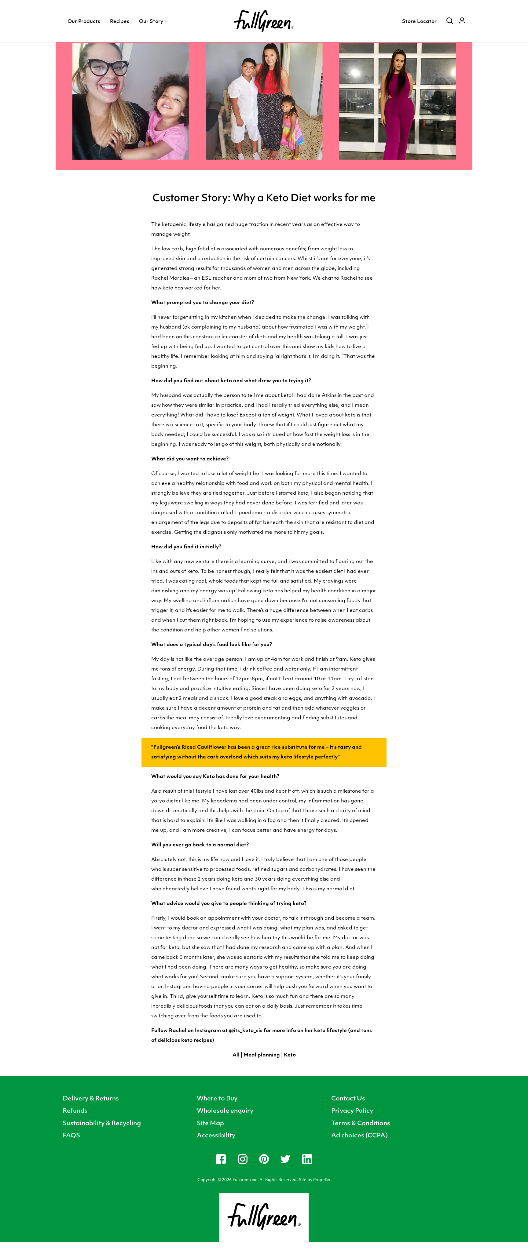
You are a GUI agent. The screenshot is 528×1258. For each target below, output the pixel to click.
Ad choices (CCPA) (359, 1136)
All (236, 1055)
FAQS (71, 1136)
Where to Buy (217, 1099)
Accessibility (216, 1136)
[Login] (462, 21)
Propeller (322, 1180)
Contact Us (348, 1099)
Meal (251, 1055)
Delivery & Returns (91, 1099)
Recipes (119, 21)
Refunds (75, 1111)
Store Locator (419, 21)
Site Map (210, 1124)
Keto (290, 1055)
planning (269, 1055)
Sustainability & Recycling (102, 1124)
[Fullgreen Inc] (264, 21)
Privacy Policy (352, 1111)
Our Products (84, 21)
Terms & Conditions (360, 1124)
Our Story (153, 21)
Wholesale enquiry (225, 1111)
